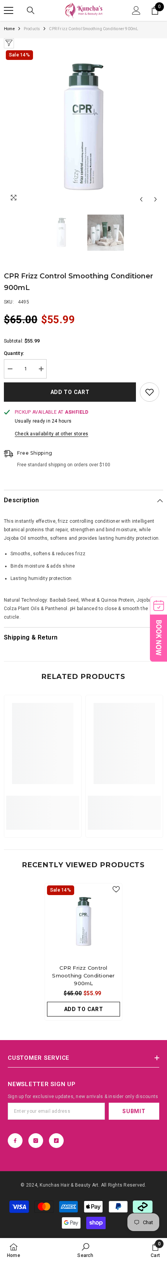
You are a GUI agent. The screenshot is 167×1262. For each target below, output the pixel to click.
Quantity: (14, 353)
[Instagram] (35, 1140)
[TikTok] (56, 1140)
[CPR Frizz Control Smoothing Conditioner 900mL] (83, 921)
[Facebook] (15, 1140)
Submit (133, 1111)
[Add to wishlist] (149, 392)
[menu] (8, 10)
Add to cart (70, 392)
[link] (42, 808)
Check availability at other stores (51, 434)
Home (9, 29)
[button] (141, 199)
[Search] (30, 10)
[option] (83, 127)
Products (32, 29)
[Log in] (136, 10)
